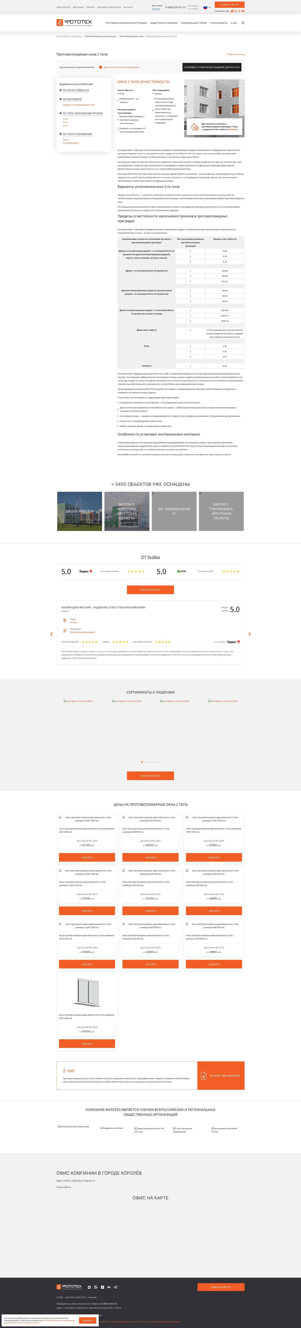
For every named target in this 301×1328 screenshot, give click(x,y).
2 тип (65, 122)
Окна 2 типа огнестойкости (143, 81)
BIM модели (78, 7)
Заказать (87, 857)
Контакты (128, 7)
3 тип (65, 125)
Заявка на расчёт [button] (230, 4)
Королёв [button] (156, 8)
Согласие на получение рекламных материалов (157, 1321)
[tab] (142, 762)
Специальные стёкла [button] (194, 22)
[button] (207, 7)
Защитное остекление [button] (164, 22)
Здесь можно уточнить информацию (121, 67)
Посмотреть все (150, 589)
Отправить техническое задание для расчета (212, 67)
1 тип (65, 118)
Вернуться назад (237, 54)
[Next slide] (249, 634)
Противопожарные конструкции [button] (126, 22)
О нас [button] (234, 22)
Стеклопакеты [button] (219, 22)
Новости (90, 7)
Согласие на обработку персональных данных (111, 1321)
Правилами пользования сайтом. (26, 1323)
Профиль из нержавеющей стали (79, 104)
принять (87, 1320)
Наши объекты (63, 7)
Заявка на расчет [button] (221, 1287)
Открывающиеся (71, 142)
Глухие (66, 139)
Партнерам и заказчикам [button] (109, 7)
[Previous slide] (51, 634)
